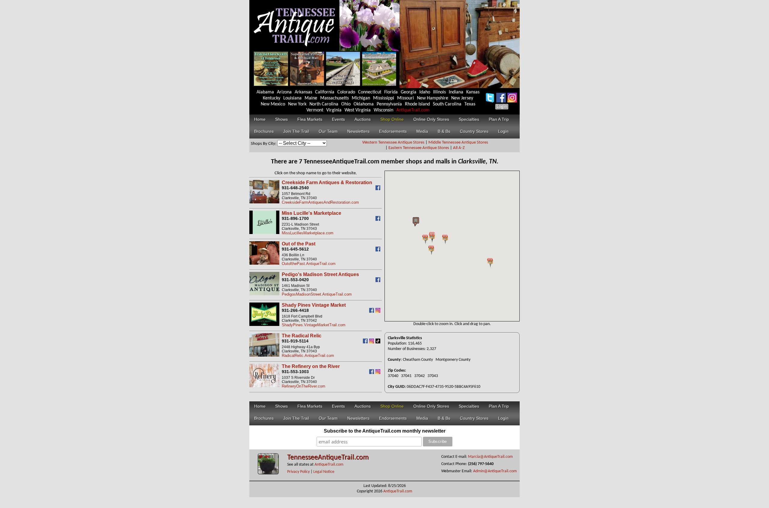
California (324, 92)
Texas (469, 104)
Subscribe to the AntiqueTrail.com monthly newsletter (384, 430)
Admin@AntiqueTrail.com (495, 471)
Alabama (265, 92)
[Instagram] (378, 311)
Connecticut (369, 92)
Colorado (346, 92)
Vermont (314, 110)
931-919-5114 (295, 341)
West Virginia (358, 110)
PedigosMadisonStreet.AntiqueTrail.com (317, 294)
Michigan (361, 98)
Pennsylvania (389, 104)
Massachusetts (334, 98)
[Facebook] (378, 189)
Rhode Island (417, 104)
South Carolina (447, 104)
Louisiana (292, 98)
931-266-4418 (295, 310)
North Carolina (323, 104)
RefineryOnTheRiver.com (303, 386)
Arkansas (303, 92)
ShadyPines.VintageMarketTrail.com (313, 325)
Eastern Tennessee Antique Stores (418, 148)
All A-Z (459, 148)
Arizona (284, 92)
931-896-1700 (295, 218)
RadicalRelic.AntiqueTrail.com (308, 355)
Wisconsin (383, 110)
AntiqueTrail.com (413, 110)
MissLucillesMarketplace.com (307, 233)
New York (297, 104)
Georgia (408, 92)
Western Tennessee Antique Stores (393, 142)
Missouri (405, 98)
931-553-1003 (295, 371)
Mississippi (383, 98)
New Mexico (273, 104)
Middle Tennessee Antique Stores (458, 142)
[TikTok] (378, 342)
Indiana (456, 92)
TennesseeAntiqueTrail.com (328, 457)
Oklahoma (364, 104)
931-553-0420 (295, 279)
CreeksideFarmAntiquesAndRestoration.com (320, 202)
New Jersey (462, 98)
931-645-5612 (295, 249)
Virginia (334, 110)
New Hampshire (432, 98)
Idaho (424, 92)
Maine (311, 98)
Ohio (346, 104)
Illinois (439, 92)
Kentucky (271, 98)
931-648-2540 (295, 187)
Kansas (472, 92)
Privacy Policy (298, 472)
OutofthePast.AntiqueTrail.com (309, 263)
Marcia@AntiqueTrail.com (490, 457)
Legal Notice (323, 472)
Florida (391, 92)
